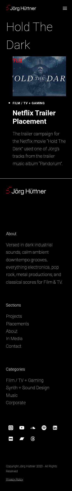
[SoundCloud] (33, 428)
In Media (14, 338)
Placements (17, 323)
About (12, 331)
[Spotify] (44, 428)
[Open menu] (67, 8)
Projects (14, 316)
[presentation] (39, 76)
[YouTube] (22, 428)
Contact (13, 346)
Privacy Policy (14, 479)
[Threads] (33, 438)
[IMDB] (11, 438)
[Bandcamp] (22, 438)
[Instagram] (11, 428)
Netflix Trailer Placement (34, 117)
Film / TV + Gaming (29, 103)
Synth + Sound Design (27, 387)
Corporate (16, 402)
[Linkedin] (55, 428)
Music (12, 395)
